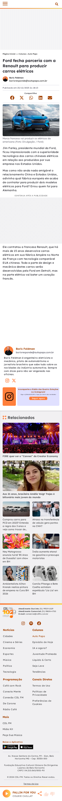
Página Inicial (9, 54)
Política (7, 665)
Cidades (8, 636)
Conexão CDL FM (13, 697)
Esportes (8, 654)
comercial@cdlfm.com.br (37, 614)
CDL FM (7, 723)
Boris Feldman (16, 77)
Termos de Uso (41, 685)
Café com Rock (12, 685)
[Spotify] (31, 623)
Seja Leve (38, 665)
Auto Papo (32, 54)
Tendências (39, 671)
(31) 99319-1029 (46, 609)
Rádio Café (10, 709)
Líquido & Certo (41, 659)
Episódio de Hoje (42, 642)
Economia (9, 648)
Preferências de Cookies (41, 702)
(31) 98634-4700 (49, 611)
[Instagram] (23, 623)
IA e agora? (39, 648)
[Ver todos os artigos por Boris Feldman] (5, 79)
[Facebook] (39, 623)
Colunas (22, 54)
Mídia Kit (8, 729)
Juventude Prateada (44, 654)
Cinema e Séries (12, 642)
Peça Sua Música (12, 735)
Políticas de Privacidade (39, 693)
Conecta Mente (12, 691)
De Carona (9, 703)
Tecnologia (9, 671)
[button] (56, 4)
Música (7, 659)
